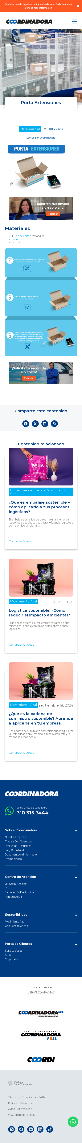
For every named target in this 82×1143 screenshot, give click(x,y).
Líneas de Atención (16, 883)
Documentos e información (21, 854)
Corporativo (12, 959)
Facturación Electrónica (19, 892)
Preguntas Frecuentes (18, 845)
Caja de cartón (22, 236)
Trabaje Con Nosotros (18, 841)
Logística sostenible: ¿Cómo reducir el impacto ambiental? (39, 612)
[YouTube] (30, 1129)
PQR (7, 888)
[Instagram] (11, 1129)
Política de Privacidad (21, 1103)
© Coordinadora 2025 (21, 1114)
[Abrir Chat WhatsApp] (73, 1122)
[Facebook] (21, 1129)
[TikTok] (49, 1129)
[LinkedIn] (40, 1129)
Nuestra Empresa (15, 837)
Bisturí (15, 239)
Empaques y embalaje (27, 490)
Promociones (13, 858)
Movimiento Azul (30, 128)
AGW (8, 955)
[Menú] (74, 21)
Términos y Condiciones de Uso (27, 1097)
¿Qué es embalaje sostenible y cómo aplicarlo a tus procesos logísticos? (39, 507)
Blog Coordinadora (16, 850)
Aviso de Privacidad (20, 1108)
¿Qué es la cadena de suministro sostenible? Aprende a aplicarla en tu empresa (41, 718)
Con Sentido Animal (17, 925)
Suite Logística (14, 950)
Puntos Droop (13, 896)
